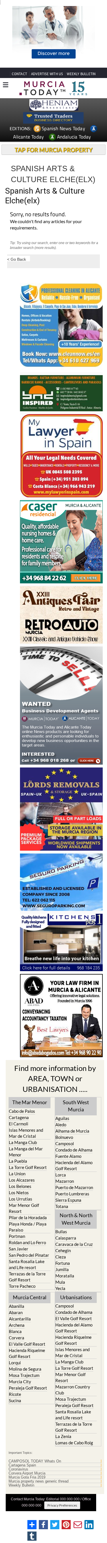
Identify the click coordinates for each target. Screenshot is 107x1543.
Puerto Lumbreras (72, 1193)
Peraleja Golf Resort (28, 1387)
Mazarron (64, 1181)
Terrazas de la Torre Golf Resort (27, 1276)
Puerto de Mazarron (74, 1187)
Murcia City (20, 1381)
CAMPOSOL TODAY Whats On (35, 1461)
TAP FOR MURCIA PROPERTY (53, 149)
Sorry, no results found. (38, 214)
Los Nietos (19, 1192)
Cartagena (19, 1117)
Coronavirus (18, 1469)
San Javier (18, 1248)
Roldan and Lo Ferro (27, 1242)
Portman (17, 1236)
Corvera (16, 1337)
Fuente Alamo (68, 1156)
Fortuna (62, 1263)
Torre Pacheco (22, 1286)
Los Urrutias (20, 1198)
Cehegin (63, 1250)
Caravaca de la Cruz (74, 1244)
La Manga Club (23, 1142)
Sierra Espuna (68, 1200)
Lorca (60, 1174)
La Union (17, 1173)
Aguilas (62, 1118)
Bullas (61, 1231)
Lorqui (15, 1362)
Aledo (60, 1124)
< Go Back (16, 259)
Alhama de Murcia (72, 1130)
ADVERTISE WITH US (47, 73)
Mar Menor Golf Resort (24, 1208)
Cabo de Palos (22, 1111)
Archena (17, 1325)
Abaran (16, 1312)
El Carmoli (18, 1123)
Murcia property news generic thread (38, 1481)
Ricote (15, 1394)
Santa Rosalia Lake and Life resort (27, 1264)
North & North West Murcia (76, 1219)
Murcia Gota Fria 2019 (27, 1477)
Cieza (60, 1256)
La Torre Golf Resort (28, 1167)
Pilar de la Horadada (28, 1217)
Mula (60, 1282)
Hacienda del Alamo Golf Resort (73, 1165)
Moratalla (64, 1275)
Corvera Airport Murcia (27, 1473)
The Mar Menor (29, 1102)
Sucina (15, 1400)
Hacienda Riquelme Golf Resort (27, 1353)
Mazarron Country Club (72, 1389)
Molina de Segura (25, 1368)
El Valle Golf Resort (27, 1344)
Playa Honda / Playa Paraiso (28, 1226)
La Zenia (63, 1436)
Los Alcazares (22, 1179)
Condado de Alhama (73, 1149)
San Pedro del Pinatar (29, 1255)
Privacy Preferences (62, 1505)
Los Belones (20, 1186)
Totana (61, 1206)
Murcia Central (30, 1297)
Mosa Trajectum (24, 1375)
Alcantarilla (20, 1318)
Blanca (15, 1331)
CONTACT (19, 73)
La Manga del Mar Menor (26, 1151)
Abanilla (16, 1306)
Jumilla (62, 1269)
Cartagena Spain (22, 1465)
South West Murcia (76, 1106)
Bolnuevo (64, 1137)
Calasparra (65, 1237)
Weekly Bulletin (21, 1485)
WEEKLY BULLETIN (81, 73)
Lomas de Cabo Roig (74, 1442)
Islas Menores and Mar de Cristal (26, 1133)
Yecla (60, 1288)
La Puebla (18, 1161)
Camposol (64, 1143)
